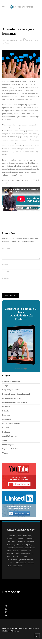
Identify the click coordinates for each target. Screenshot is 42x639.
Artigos (5, 386)
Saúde (4, 440)
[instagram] (5, 606)
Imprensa (6, 415)
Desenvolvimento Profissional (14, 402)
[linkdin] (5, 615)
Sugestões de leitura (10, 449)
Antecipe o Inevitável (11, 381)
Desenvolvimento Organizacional (16, 394)
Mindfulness (7, 419)
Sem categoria (8, 445)
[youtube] (5, 609)
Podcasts (6, 428)
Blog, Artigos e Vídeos (11, 390)
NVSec (37, 628)
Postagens (6, 432)
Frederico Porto (32, 40)
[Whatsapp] (5, 612)
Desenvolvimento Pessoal (12, 398)
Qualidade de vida (9, 436)
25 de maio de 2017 (10, 40)
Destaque (6, 407)
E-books (5, 411)
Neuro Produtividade (11, 424)
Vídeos (7, 43)
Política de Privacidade (11, 631)
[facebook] (5, 603)
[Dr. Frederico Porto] (21, 7)
